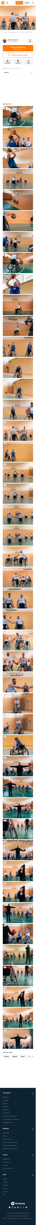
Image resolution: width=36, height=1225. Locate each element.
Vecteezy (5, 1099)
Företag (5, 1106)
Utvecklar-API (7, 1112)
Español (5, 1181)
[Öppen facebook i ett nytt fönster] (9, 1206)
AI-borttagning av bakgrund (11, 1118)
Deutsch (5, 1187)
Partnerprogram (7, 1138)
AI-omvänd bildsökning (9, 1115)
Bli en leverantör (7, 1167)
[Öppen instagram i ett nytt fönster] (11, 1206)
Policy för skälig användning (17, 1218)
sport (22, 1055)
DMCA (4, 1135)
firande (6, 1055)
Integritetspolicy (19, 1217)
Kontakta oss (6, 1161)
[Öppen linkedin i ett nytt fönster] (14, 1206)
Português (6, 1184)
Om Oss (5, 1164)
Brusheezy (6, 1096)
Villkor (12, 1217)
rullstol (15, 1055)
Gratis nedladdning (18, 48)
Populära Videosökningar (10, 1148)
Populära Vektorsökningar (10, 1141)
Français (5, 1190)
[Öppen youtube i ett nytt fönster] (25, 1206)
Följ (30, 41)
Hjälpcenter (6, 1158)
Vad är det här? (15, 68)
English (5, 1178)
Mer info (6, 71)
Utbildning (6, 1109)
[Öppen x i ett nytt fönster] (23, 1206)
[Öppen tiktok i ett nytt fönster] (20, 1206)
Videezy (5, 1102)
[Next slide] (29, 1055)
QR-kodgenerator (8, 1121)
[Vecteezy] (3, 3)
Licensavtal (6, 1132)
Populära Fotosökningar (10, 1144)
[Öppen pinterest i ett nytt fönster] (17, 1206)
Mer (4, 1193)
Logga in (27, 3)
